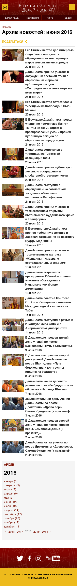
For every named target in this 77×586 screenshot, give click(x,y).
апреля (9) (11, 493)
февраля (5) (12, 485)
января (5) (11, 481)
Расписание (32, 17)
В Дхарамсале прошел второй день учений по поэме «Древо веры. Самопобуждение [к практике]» (47, 426)
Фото (50, 17)
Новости (6, 26)
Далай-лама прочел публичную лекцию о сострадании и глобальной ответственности (48, 171)
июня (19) (10, 502)
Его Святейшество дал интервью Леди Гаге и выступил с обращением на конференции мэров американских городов (49, 56)
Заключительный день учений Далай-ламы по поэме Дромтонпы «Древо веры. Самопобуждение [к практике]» (47, 404)
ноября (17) (11, 522)
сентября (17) (13, 514)
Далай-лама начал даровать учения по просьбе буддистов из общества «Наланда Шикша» (49, 385)
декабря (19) (12, 526)
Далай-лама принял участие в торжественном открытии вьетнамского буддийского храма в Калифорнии (49, 212)
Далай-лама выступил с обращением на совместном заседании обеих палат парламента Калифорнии (45, 191)
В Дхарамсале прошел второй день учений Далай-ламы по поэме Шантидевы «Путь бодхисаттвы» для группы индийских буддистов (47, 363)
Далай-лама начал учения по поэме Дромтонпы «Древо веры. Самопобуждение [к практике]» (49, 446)
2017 (20, 531)
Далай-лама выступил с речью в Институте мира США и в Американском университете (49, 324)
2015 (36, 531)
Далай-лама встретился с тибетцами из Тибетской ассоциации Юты (43, 153)
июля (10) (10, 506)
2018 (11, 531)
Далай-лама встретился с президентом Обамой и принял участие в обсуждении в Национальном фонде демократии (48, 280)
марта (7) (10, 489)
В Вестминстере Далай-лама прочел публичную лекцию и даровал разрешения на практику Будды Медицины (49, 234)
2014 (45, 531)
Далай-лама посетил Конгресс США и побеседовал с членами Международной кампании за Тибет (48, 304)
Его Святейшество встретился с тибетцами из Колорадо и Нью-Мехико (48, 106)
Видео (68, 17)
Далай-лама (12, 17)
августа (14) (11, 510)
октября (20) (12, 518)
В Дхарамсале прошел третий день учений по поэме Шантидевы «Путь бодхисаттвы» (49, 341)
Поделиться (12, 41)
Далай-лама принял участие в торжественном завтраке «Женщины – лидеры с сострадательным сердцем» (47, 256)
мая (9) (8, 497)
